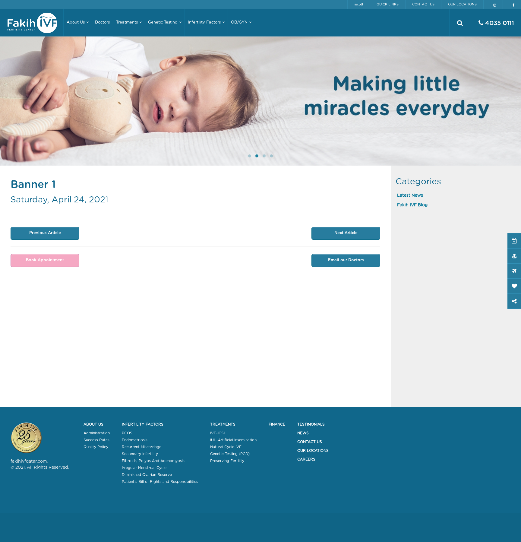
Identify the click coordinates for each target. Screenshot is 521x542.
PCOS (127, 433)
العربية (358, 4)
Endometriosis (134, 440)
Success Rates (96, 440)
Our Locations (462, 4)
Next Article (346, 233)
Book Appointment (45, 260)
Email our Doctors (346, 260)
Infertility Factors (142, 424)
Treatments (222, 424)
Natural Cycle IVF (226, 447)
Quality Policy (96, 447)
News (303, 433)
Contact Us (423, 4)
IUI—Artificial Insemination (233, 440)
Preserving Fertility (227, 461)
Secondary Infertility (140, 454)
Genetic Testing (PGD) (230, 454)
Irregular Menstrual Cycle (144, 468)
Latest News (410, 195)
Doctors (102, 22)
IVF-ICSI (217, 433)
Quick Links (388, 4)
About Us (93, 424)
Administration (97, 433)
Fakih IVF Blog (412, 205)
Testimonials (311, 424)
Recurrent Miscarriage (141, 447)
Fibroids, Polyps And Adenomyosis (153, 461)
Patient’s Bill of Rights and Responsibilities (160, 481)
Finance (277, 424)
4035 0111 (498, 23)
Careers (306, 459)
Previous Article (45, 233)
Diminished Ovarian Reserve (147, 475)
